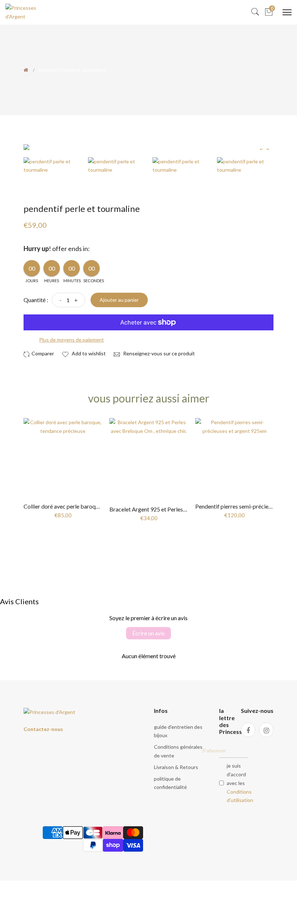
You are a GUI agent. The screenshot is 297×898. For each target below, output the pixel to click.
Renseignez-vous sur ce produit (158, 353)
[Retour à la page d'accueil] (26, 69)
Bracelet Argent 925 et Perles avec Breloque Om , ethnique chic (187, 509)
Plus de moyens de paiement (71, 340)
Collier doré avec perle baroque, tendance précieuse (87, 506)
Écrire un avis (148, 633)
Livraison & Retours (176, 767)
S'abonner (214, 750)
